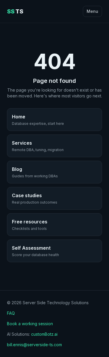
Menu (92, 11)
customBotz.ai (44, 334)
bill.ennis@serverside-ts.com (34, 344)
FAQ (11, 313)
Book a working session (30, 323)
